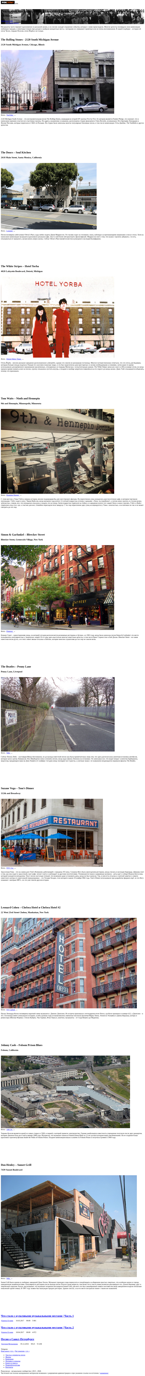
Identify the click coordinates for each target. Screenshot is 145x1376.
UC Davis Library (12, 23)
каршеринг (104, 1373)
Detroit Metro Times (14, 359)
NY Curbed (11, 1010)
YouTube (10, 115)
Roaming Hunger (13, 495)
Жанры (8, 1357)
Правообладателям (12, 1365)
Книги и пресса (11, 1363)
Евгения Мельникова (9, 1344)
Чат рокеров (22, 1351)
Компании (9, 1359)
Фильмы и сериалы (12, 1361)
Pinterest (9, 631)
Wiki (8, 753)
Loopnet (9, 231)
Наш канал (7, 1351)
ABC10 (9, 1129)
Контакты (9, 1367)
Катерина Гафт (7, 21)
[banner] (8, 3)
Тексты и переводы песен (15, 1355)
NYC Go (10, 868)
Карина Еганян (7, 1321)
